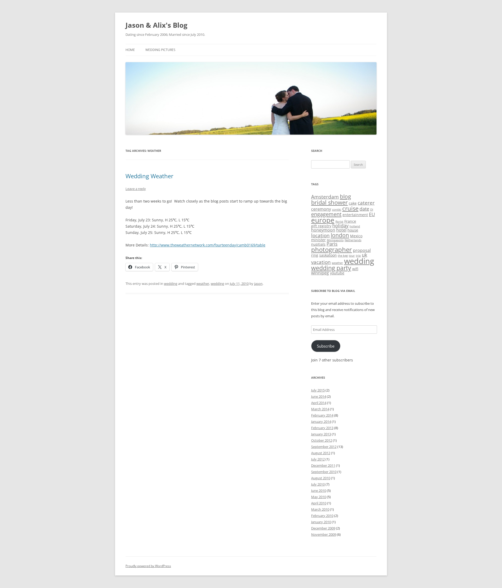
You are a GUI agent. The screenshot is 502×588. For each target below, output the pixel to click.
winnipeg (320, 273)
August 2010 (320, 478)
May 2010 (318, 496)
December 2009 (323, 528)
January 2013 (321, 434)
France (350, 221)
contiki (336, 209)
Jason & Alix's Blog (156, 25)
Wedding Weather (149, 176)
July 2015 (318, 390)
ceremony (321, 209)
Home (130, 50)
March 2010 (320, 509)
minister (318, 239)
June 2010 (318, 490)
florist (339, 221)
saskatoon (328, 255)
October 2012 (321, 440)
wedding (170, 283)
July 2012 (318, 459)
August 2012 (320, 453)
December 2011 (323, 465)
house (352, 230)
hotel (341, 230)
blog (345, 196)
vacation (321, 262)
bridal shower (329, 202)
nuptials (318, 244)
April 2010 (318, 503)
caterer (366, 202)
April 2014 (318, 402)
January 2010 (321, 522)
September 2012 (323, 446)
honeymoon (323, 230)
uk (364, 255)
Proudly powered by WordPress (148, 566)
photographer (331, 249)
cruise (350, 208)
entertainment (355, 214)
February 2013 (322, 427)
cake (353, 203)
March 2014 (320, 409)
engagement (326, 214)
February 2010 (322, 515)
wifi (355, 268)
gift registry (321, 225)
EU (372, 214)
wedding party (331, 268)
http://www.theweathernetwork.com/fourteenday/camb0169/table (207, 245)
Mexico (356, 235)
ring (314, 255)
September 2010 (323, 471)
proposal (362, 250)
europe (322, 220)
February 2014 (322, 415)
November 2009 (323, 534)
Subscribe (325, 346)
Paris (332, 244)
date (364, 209)
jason (258, 283)
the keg (343, 255)
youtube (337, 272)
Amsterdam (325, 196)
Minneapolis (335, 240)
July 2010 (318, 484)
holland (355, 226)
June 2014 (318, 396)
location (320, 235)
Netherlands (353, 240)
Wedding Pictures (160, 50)
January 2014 (321, 421)
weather (202, 283)
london (340, 235)
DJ (371, 209)
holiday (340, 225)
